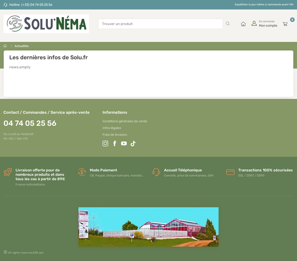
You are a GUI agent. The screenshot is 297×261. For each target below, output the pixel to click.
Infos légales (112, 128)
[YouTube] (124, 144)
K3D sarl (38, 252)
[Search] (227, 24)
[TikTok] (133, 144)
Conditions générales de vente (125, 121)
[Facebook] (114, 144)
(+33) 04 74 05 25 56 (36, 5)
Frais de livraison (115, 135)
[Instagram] (105, 144)
